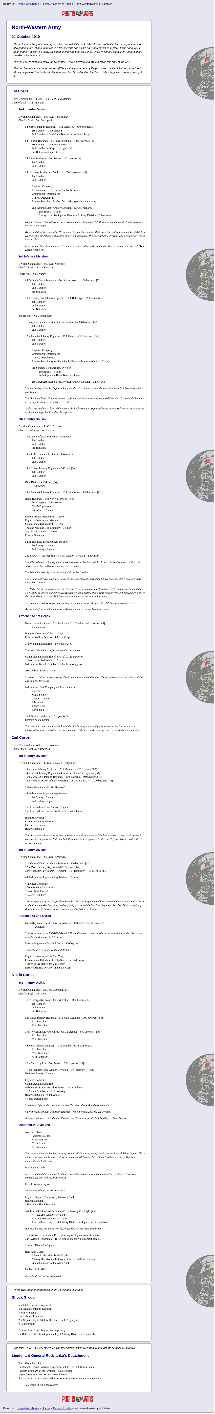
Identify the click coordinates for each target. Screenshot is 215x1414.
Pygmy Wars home (28, 4)
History (46, 4)
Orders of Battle (62, 4)
